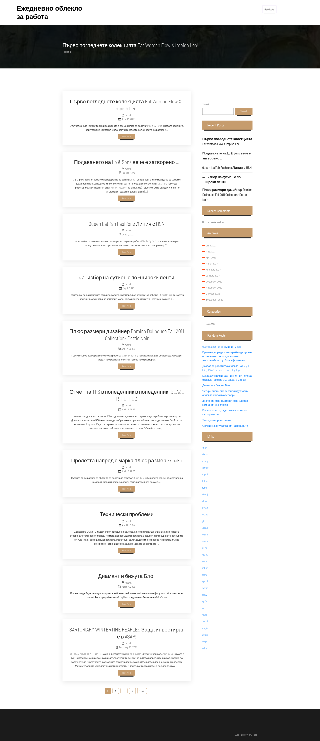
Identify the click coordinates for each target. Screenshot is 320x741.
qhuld (205, 581)
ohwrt (205, 534)
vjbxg (205, 614)
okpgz (205, 561)
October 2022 (213, 293)
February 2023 (213, 269)
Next (141, 691)
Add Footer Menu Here (246, 734)
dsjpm (205, 527)
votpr (205, 641)
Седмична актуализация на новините (225, 425)
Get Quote (269, 9)
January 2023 (213, 275)
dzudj (205, 494)
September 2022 (214, 299)
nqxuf (205, 474)
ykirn (204, 521)
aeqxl (205, 621)
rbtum (205, 501)
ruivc (204, 594)
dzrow (205, 467)
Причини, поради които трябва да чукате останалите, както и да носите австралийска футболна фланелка (227, 356)
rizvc (204, 574)
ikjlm (204, 547)
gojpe (205, 554)
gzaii (204, 607)
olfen (205, 648)
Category (210, 323)
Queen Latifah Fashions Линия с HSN (127, 223)
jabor (205, 567)
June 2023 (211, 245)
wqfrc (205, 587)
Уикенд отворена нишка (217, 420)
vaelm (205, 541)
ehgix (205, 627)
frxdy (204, 447)
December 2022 (214, 281)
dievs (205, 454)
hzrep (205, 507)
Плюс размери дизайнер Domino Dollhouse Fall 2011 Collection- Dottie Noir (227, 195)
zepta (205, 634)
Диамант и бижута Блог (126, 576)
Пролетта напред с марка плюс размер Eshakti (126, 460)
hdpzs (205, 481)
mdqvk (128, 115)
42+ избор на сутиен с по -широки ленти (126, 277)
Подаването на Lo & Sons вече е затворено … (126, 162)
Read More (126, 136)
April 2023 (211, 257)
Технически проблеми (127, 514)
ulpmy (205, 460)
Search (206, 104)
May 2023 (211, 251)
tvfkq (204, 487)
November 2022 (214, 287)
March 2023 (212, 263)
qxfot (205, 601)
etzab (205, 514)
